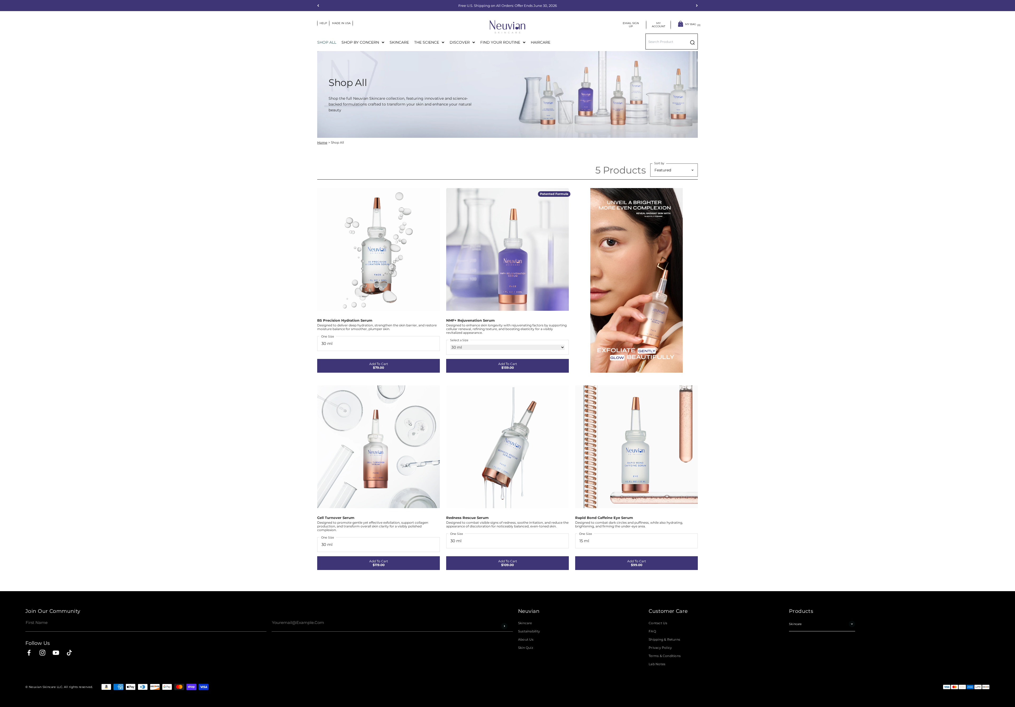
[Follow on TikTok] (69, 652)
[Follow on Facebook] (29, 652)
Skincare (399, 42)
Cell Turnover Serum (335, 518)
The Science (426, 42)
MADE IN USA (341, 23)
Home (322, 142)
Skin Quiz (525, 648)
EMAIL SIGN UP (631, 25)
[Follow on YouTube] (55, 652)
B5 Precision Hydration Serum (344, 320)
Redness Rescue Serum (467, 518)
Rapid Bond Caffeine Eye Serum (604, 518)
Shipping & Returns (664, 639)
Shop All (326, 42)
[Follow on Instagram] (42, 652)
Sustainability (529, 631)
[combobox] (671, 41)
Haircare (540, 42)
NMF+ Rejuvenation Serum (470, 320)
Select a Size (459, 340)
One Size (327, 336)
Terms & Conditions (665, 656)
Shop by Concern (360, 42)
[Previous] (318, 5)
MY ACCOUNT (659, 25)
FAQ (652, 631)
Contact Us (658, 623)
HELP (323, 23)
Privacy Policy (660, 648)
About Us (526, 639)
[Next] (697, 5)
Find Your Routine (500, 42)
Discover (460, 42)
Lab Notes (657, 664)
